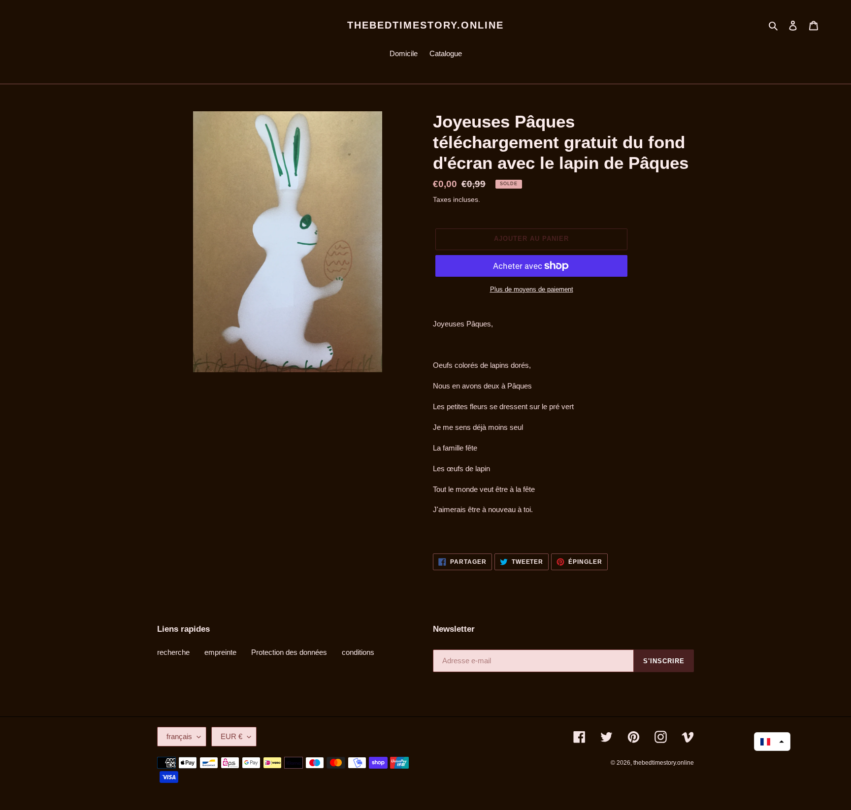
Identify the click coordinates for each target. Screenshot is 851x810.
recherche (173, 652)
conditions (358, 652)
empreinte (220, 652)
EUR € (231, 736)
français (179, 736)
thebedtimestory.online (425, 25)
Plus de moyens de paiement (531, 289)
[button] (772, 741)
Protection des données (289, 652)
